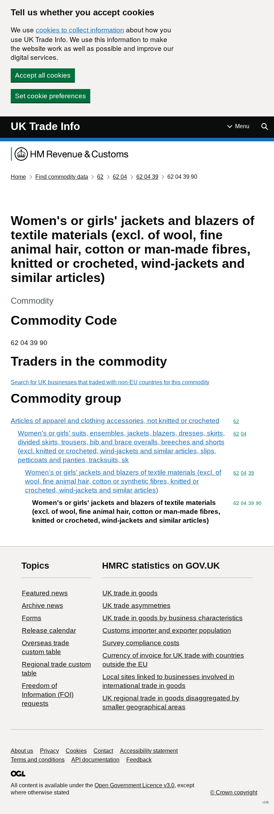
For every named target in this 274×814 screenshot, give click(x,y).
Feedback (139, 760)
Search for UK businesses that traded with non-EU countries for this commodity (110, 382)
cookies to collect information (80, 30)
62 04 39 (147, 177)
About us (22, 751)
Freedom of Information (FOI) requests (47, 694)
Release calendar (49, 630)
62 (100, 177)
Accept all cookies (43, 75)
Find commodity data (61, 177)
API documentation (95, 760)
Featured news (45, 593)
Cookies (76, 751)
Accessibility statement (149, 751)
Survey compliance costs (140, 643)
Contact (103, 751)
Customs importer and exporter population (166, 630)
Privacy (49, 751)
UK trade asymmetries (136, 605)
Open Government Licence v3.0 (134, 785)
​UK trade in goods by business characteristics (172, 618)
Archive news (42, 605)
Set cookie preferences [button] (50, 96)
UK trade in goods (130, 593)
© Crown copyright (233, 792)
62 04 (120, 177)
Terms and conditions (38, 760)
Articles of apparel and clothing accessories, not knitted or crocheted (115, 420)
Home (18, 177)
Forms (31, 618)
